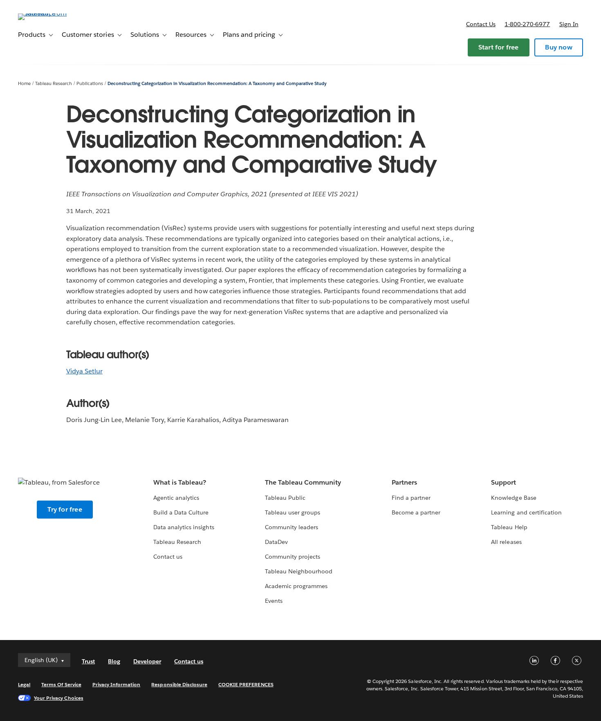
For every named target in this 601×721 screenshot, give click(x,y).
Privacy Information (116, 684)
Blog (114, 661)
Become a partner (416, 512)
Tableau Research (53, 84)
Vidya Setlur (84, 371)
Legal (24, 684)
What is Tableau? (179, 482)
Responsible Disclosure (179, 684)
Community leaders (291, 527)
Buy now (558, 47)
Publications (89, 84)
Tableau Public (285, 497)
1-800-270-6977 (527, 24)
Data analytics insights (183, 527)
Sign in (569, 24)
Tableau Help (509, 527)
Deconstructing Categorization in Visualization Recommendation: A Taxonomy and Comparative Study (217, 84)
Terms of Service (61, 684)
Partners (404, 482)
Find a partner (411, 497)
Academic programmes (296, 586)
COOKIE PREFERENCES (246, 684)
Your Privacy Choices (58, 697)
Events (274, 600)
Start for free (498, 47)
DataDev (276, 542)
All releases (506, 542)
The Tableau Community (303, 482)
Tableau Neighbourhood (298, 571)
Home (24, 84)
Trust (88, 661)
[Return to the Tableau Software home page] (48, 13)
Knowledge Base (513, 497)
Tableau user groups (292, 512)
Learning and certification (526, 512)
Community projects (292, 556)
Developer (147, 661)
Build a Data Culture (181, 512)
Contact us (481, 24)
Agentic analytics (176, 497)
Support (503, 482)
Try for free (64, 509)
